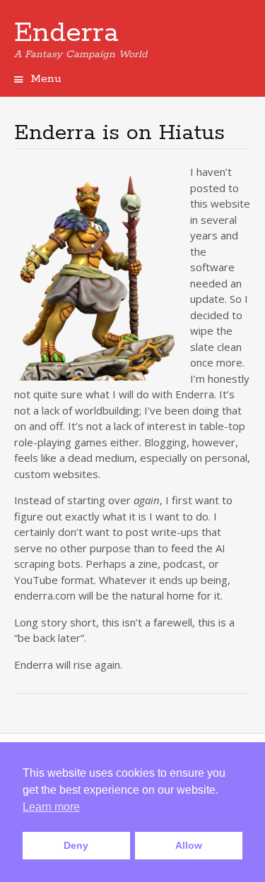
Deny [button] (76, 845)
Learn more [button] (51, 807)
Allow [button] (188, 845)
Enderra (66, 33)
